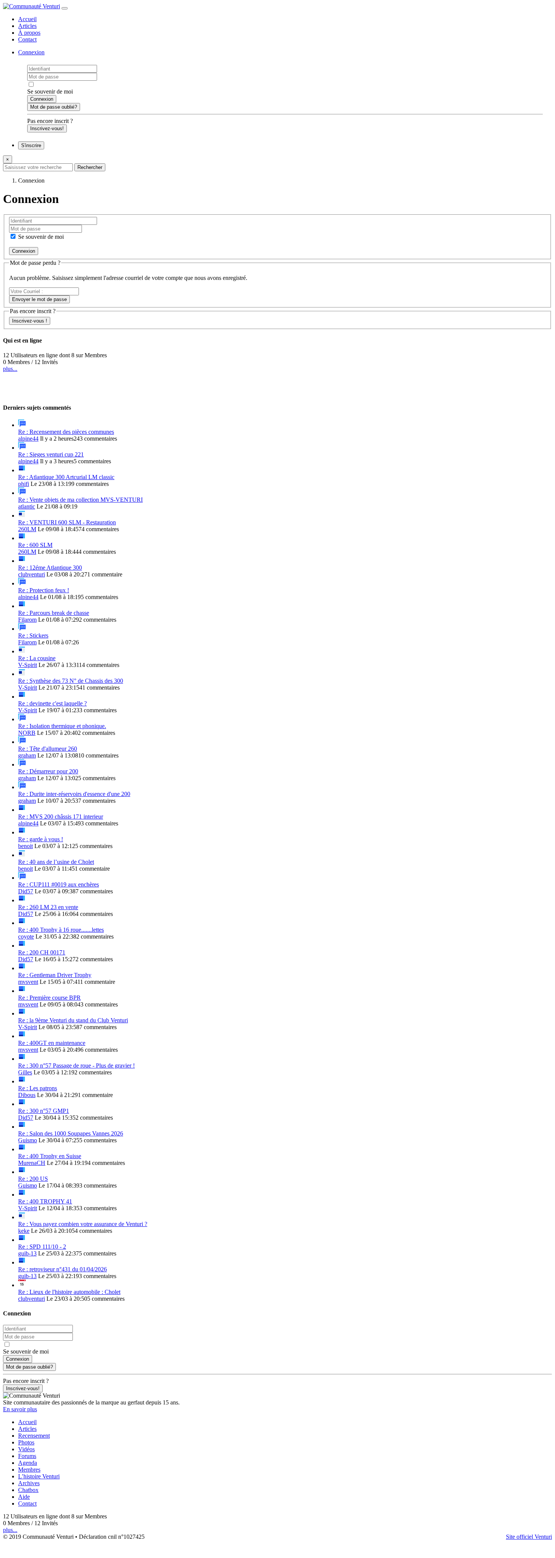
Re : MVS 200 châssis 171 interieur (60, 816)
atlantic (26, 506)
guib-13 (27, 1253)
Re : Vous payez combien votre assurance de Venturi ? (82, 1224)
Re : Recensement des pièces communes (66, 432)
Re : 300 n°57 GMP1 (43, 1111)
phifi (23, 484)
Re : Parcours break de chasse (53, 613)
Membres (29, 1469)
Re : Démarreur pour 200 (48, 771)
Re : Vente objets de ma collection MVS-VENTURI (80, 499)
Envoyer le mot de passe (39, 299)
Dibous (26, 1095)
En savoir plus (20, 1409)
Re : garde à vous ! (40, 839)
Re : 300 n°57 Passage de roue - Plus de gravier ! (76, 1065)
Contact (27, 39)
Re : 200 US (33, 1178)
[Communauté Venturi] (31, 6)
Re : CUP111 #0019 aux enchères (58, 884)
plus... (10, 369)
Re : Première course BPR (49, 997)
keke (23, 1231)
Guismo (27, 1140)
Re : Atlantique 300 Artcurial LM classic (66, 477)
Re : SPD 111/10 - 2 (42, 1246)
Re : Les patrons (37, 1088)
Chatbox (28, 1490)
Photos (26, 1442)
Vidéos (26, 1449)
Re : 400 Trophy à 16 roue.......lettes (61, 930)
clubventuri (31, 574)
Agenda (27, 1463)
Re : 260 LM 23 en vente (48, 907)
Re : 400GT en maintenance (51, 1043)
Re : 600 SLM (35, 545)
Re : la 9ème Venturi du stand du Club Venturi (73, 1020)
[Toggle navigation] (65, 8)
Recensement (34, 1435)
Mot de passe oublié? (53, 107)
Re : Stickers (33, 635)
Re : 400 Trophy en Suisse (49, 1156)
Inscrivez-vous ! (29, 321)
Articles (27, 26)
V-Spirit (27, 665)
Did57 (25, 891)
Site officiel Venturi (529, 1536)
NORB (26, 733)
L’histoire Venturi (39, 1476)
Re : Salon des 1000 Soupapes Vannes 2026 (70, 1133)
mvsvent (28, 982)
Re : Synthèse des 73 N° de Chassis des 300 (70, 681)
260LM (27, 529)
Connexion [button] (31, 52)
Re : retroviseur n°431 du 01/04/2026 (62, 1269)
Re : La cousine (36, 658)
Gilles (25, 1072)
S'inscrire (31, 145)
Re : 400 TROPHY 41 (45, 1201)
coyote (26, 936)
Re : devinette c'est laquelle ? (52, 703)
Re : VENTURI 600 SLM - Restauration (67, 522)
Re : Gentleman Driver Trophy (54, 975)
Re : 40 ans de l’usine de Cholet (56, 862)
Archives (29, 1483)
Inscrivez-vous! (47, 128)
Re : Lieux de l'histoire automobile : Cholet (69, 1292)
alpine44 (28, 438)
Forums (27, 1456)
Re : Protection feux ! (43, 590)
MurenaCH (31, 1163)
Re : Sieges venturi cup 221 (51, 454)
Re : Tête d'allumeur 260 (47, 748)
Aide (24, 1496)
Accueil (27, 19)
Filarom (27, 619)
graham (27, 755)
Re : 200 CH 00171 (41, 952)
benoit (25, 846)
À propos (29, 32)
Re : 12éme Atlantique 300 (50, 567)
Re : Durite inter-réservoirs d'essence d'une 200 (74, 794)
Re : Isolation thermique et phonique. (62, 726)
